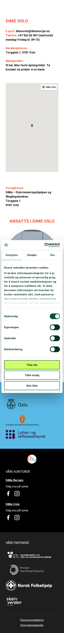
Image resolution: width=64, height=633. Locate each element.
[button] (32, 125)
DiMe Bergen (14, 480)
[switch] (55, 327)
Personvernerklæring (32, 620)
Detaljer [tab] (32, 254)
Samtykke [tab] (12, 254)
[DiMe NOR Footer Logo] (32, 459)
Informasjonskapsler (32, 625)
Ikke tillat (32, 385)
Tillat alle (32, 364)
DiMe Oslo (13, 504)
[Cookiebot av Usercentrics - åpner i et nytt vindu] (45, 245)
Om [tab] (52, 254)
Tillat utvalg (32, 375)
